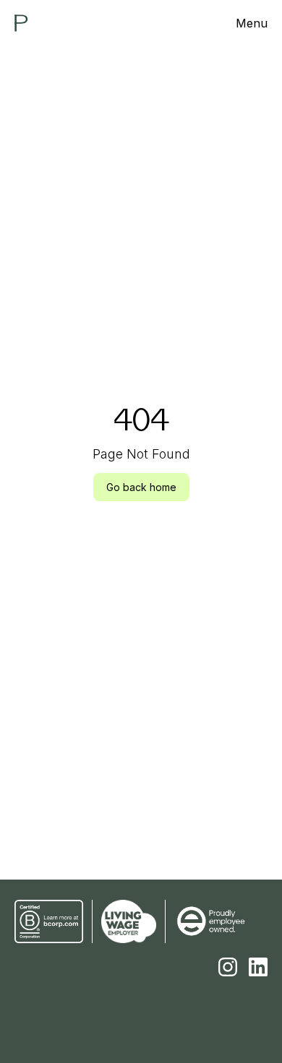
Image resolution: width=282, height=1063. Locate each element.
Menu (252, 23)
